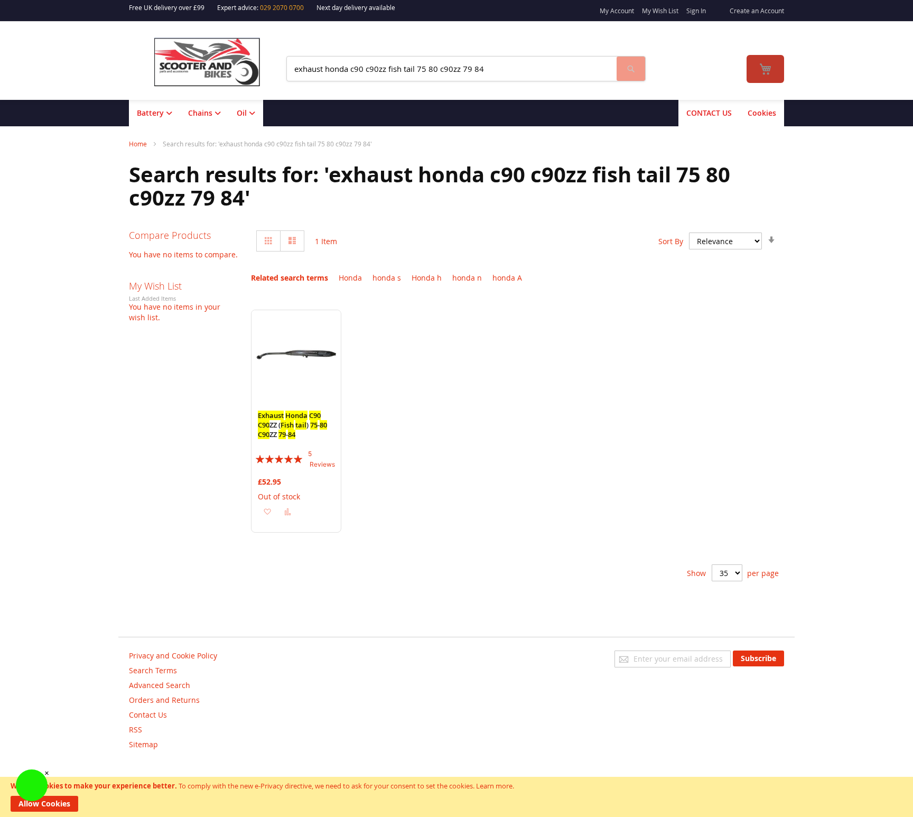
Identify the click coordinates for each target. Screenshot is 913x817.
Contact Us (148, 715)
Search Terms (153, 670)
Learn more (494, 786)
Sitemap (143, 744)
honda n (467, 278)
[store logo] (214, 62)
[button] (267, 511)
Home (138, 144)
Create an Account (757, 10)
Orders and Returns (164, 700)
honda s (386, 278)
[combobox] (452, 69)
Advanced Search (159, 685)
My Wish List (660, 10)
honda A (507, 278)
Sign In (696, 10)
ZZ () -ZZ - (292, 425)
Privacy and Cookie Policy (173, 656)
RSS (135, 730)
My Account (617, 10)
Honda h (427, 278)
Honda (350, 278)
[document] (456, 797)
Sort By (670, 241)
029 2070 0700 (282, 7)
